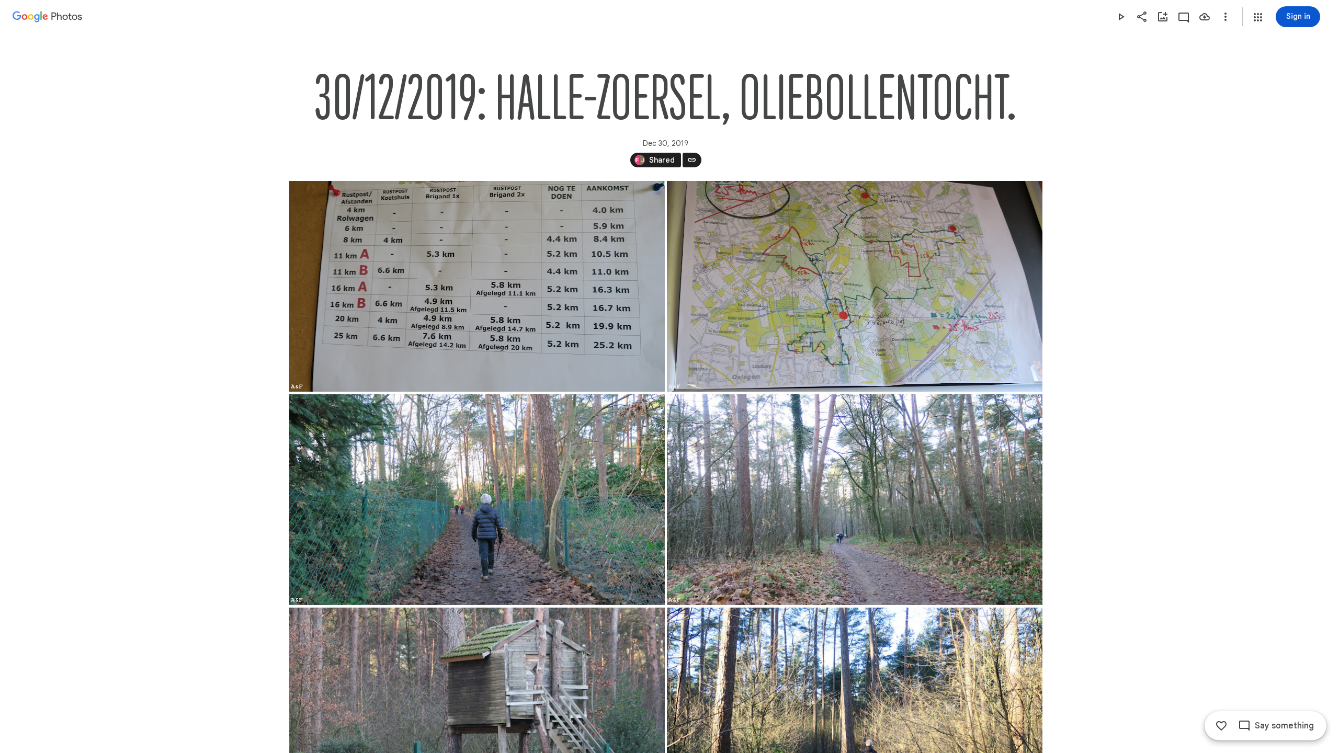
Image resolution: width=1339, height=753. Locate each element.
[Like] (1221, 725)
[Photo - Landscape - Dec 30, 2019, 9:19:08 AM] (477, 286)
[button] (1257, 17)
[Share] (1141, 16)
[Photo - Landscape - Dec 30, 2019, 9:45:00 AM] (854, 499)
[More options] (1225, 16)
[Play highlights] (1120, 16)
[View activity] (1183, 16)
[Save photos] (1204, 16)
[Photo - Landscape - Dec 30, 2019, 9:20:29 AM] (854, 286)
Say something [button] (1284, 726)
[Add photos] (1162, 16)
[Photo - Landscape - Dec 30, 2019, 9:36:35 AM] (477, 499)
